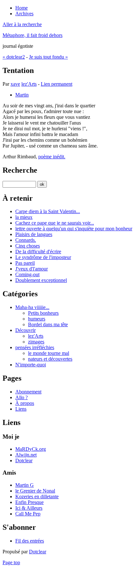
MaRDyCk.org (30, 449)
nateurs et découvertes (50, 359)
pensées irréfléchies (34, 347)
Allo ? (21, 397)
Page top (11, 562)
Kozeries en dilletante (37, 496)
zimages (36, 341)
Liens (20, 409)
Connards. (25, 240)
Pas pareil (25, 263)
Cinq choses (27, 245)
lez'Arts (29, 84)
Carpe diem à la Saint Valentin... (47, 211)
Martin (22, 94)
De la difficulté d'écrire (38, 251)
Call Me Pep (27, 513)
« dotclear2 (14, 57)
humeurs (36, 318)
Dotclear (23, 460)
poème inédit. (51, 156)
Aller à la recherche (22, 24)
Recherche (20, 170)
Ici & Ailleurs (28, 508)
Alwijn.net (26, 454)
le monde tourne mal (48, 353)
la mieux (23, 217)
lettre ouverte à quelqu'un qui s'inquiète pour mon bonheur (73, 228)
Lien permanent (56, 84)
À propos (24, 403)
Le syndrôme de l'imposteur (43, 257)
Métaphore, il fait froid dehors (32, 35)
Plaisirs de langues (33, 234)
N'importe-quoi (30, 364)
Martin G (24, 485)
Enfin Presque (29, 502)
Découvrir (25, 330)
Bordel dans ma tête (48, 324)
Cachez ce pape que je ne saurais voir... (54, 223)
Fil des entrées (29, 540)
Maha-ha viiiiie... (32, 307)
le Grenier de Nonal (35, 490)
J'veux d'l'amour (31, 268)
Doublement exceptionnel (41, 280)
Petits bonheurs (43, 313)
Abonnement (28, 391)
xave (15, 84)
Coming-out (27, 274)
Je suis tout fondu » (48, 57)
